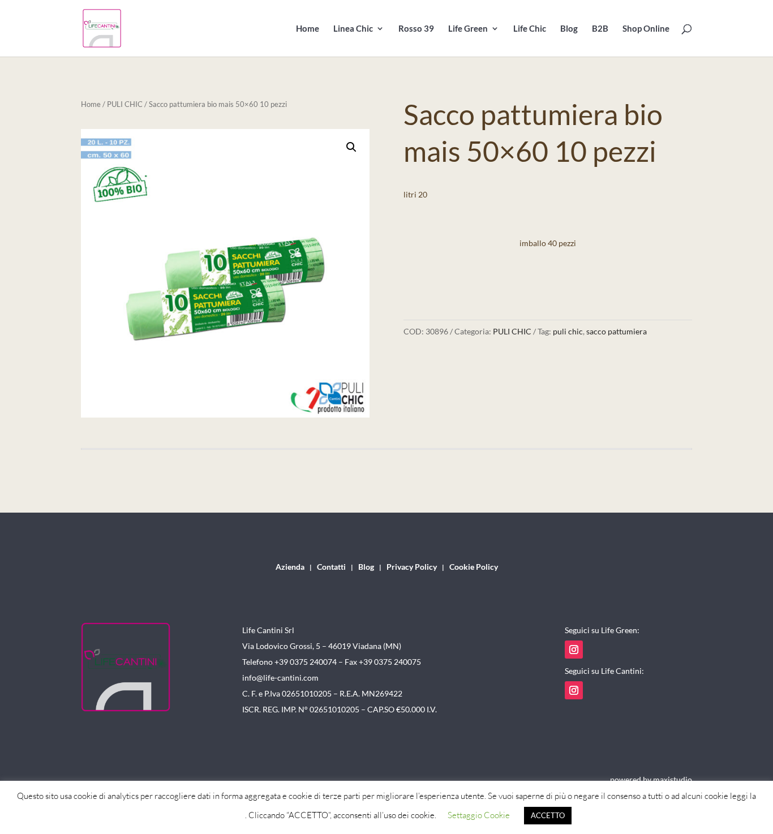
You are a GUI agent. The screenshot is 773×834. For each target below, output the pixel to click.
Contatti (331, 567)
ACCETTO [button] (548, 815)
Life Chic (529, 28)
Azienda (290, 567)
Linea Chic (353, 28)
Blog (569, 28)
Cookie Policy (473, 567)
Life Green (468, 28)
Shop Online (645, 28)
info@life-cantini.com (280, 677)
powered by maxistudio (651, 779)
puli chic (568, 331)
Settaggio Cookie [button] (479, 815)
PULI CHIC (125, 104)
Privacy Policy (411, 567)
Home (307, 28)
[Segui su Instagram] (574, 649)
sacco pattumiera (616, 331)
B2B (600, 28)
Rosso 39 (416, 28)
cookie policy (222, 815)
